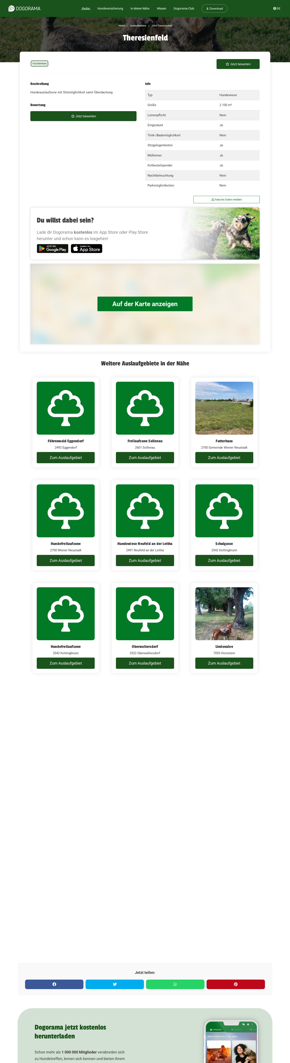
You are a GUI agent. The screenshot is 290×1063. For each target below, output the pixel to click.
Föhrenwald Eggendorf (66, 441)
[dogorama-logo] (24, 8)
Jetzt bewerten (240, 64)
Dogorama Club (184, 8)
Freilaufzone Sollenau (145, 441)
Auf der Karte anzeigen (145, 304)
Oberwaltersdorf (145, 646)
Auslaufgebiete (138, 25)
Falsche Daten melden (228, 199)
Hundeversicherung (110, 8)
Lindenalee (224, 646)
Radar (86, 8)
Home (122, 25)
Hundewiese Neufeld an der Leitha (144, 543)
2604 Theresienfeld (161, 25)
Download (216, 8)
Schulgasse (224, 543)
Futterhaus (224, 441)
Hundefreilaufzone (66, 543)
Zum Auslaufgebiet (66, 457)
